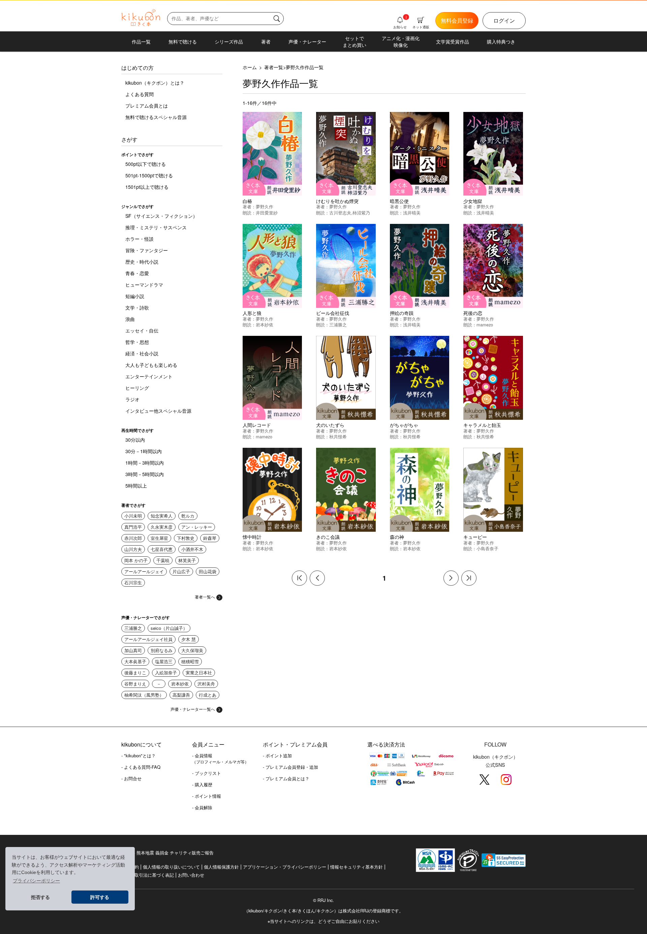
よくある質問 (139, 94)
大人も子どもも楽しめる (151, 364)
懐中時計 (252, 536)
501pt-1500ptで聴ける (149, 175)
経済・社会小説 (141, 353)
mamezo (484, 324)
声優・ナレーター (307, 41)
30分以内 (135, 439)
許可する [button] (99, 897)
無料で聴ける (182, 41)
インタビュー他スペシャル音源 (158, 410)
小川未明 (133, 516)
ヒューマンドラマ (144, 284)
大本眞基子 (135, 661)
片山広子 (181, 571)
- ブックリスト (206, 773)
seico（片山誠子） (169, 628)
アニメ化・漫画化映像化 (401, 41)
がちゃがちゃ (404, 424)
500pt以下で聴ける (145, 163)
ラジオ (132, 399)
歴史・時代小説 (141, 261)
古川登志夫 (340, 212)
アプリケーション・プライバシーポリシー (284, 867)
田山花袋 (207, 571)
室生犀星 (159, 538)
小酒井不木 (192, 549)
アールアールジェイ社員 (148, 639)
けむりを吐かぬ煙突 (337, 200)
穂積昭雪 (190, 661)
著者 (266, 41)
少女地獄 (472, 200)
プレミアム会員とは (146, 105)
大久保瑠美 (192, 650)
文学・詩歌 (137, 307)
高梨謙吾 (181, 695)
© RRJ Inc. (323, 900)
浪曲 (130, 319)
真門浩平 (133, 527)
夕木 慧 (188, 639)
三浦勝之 (133, 628)
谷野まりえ (135, 683)
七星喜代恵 (162, 549)
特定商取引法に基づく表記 (147, 875)
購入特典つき (501, 41)
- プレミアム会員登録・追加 (290, 767)
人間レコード (257, 424)
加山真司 (133, 650)
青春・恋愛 (137, 273)
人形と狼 (252, 312)
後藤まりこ (135, 672)
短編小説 (134, 296)
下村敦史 (185, 538)
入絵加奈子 (166, 672)
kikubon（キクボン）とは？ (154, 82)
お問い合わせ (191, 875)
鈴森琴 (209, 538)
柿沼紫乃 (361, 212)
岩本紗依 (180, 683)
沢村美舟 (206, 683)
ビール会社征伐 (332, 312)
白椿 (247, 200)
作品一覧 (141, 41)
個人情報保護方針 (221, 867)
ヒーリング (137, 387)
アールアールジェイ (144, 571)
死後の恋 (472, 312)
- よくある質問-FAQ (140, 767)
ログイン (504, 20)
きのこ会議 (328, 536)
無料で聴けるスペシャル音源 (156, 117)
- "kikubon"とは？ (138, 755)
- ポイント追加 (277, 755)
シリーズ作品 (229, 41)
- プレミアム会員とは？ (286, 778)
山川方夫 (133, 549)
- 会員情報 (220, 758)
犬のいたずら (330, 424)
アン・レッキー (196, 527)
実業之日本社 (199, 672)
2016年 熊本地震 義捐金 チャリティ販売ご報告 (167, 852)
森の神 (397, 536)
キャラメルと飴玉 (482, 424)
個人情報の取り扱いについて (171, 867)
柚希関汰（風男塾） (144, 695)
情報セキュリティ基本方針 (356, 867)
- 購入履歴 (202, 784)
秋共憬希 (338, 436)
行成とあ (207, 695)
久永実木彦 (162, 527)
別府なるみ (162, 650)
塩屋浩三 (164, 661)
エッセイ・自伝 (141, 330)
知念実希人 (162, 516)
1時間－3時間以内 (144, 462)
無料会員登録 (457, 20)
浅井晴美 (412, 212)
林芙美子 (187, 560)
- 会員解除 (202, 807)
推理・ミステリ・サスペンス (156, 227)
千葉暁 (163, 560)
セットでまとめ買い (354, 41)
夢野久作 (264, 206)
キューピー (475, 536)
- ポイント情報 (206, 796)
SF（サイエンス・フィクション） (161, 215)
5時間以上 (136, 485)
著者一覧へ (205, 597)
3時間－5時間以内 (144, 474)
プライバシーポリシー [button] (36, 880)
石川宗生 (133, 582)
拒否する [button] (40, 897)
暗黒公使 (399, 200)
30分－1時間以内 (143, 451)
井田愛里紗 (267, 212)
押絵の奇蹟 (401, 312)
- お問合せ (131, 778)
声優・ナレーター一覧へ (193, 709)
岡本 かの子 (136, 560)
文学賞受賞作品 (452, 41)
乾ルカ (187, 516)
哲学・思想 (137, 342)
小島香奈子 (487, 548)
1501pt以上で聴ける (146, 186)
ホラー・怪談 (139, 238)
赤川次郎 (133, 538)
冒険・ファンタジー (146, 250)
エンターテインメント (149, 376)
